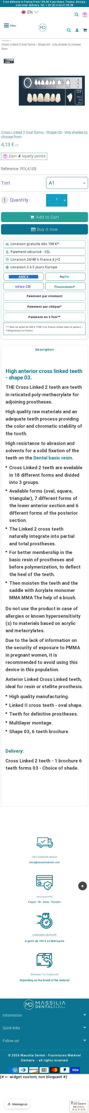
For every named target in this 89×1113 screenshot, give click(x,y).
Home (5, 40)
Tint (5, 183)
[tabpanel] (9, 61)
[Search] (77, 14)
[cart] (85, 30)
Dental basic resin (53, 458)
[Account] (77, 30)
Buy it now (47, 229)
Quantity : (16, 200)
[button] (30, 12)
